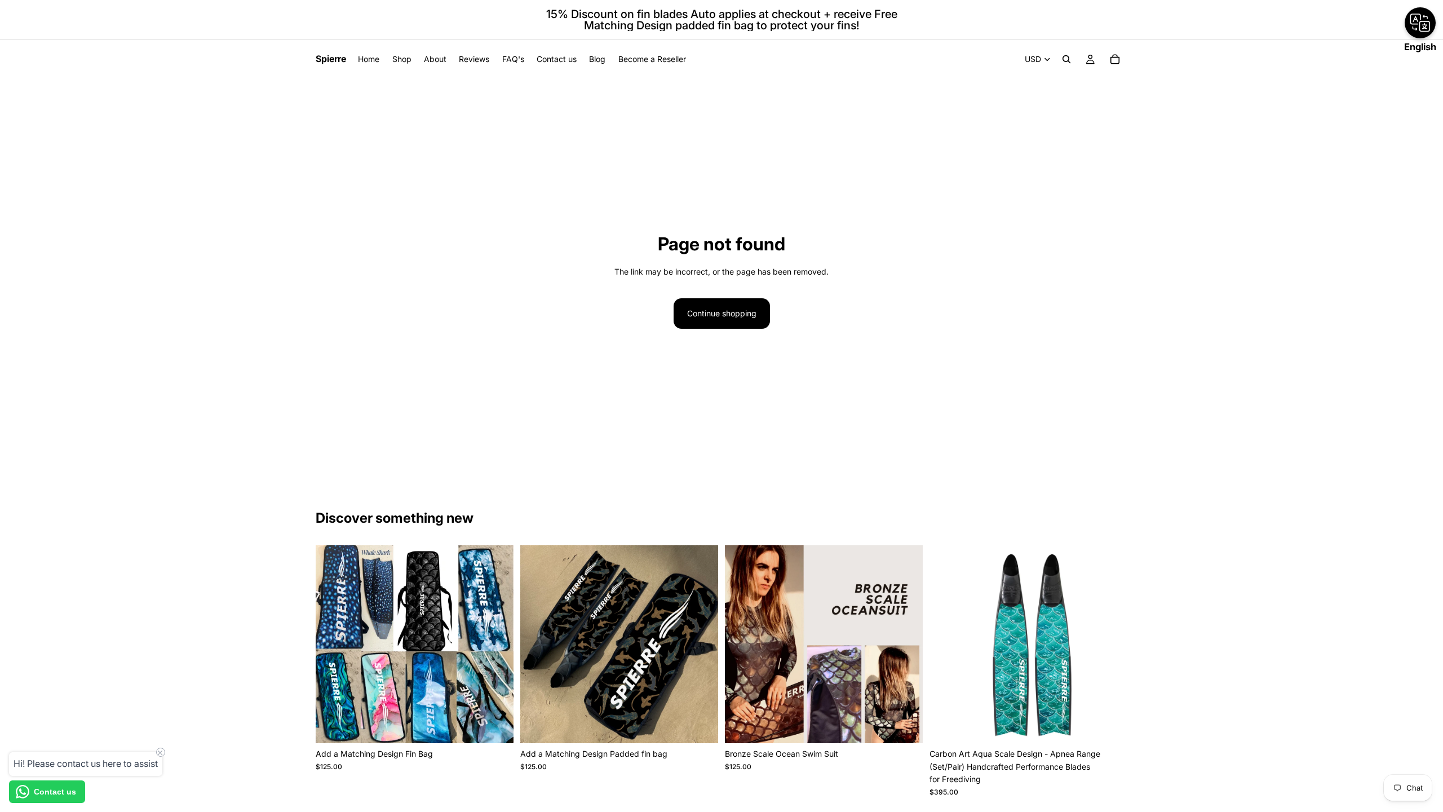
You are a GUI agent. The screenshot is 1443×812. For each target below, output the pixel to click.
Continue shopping (721, 313)
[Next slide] (906, 644)
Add (505, 725)
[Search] (1066, 59)
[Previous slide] (742, 644)
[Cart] (1115, 59)
